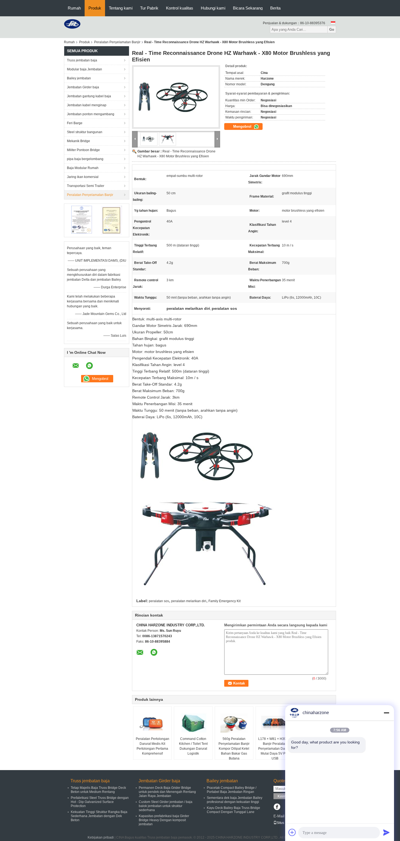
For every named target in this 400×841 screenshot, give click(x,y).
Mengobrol (243, 126)
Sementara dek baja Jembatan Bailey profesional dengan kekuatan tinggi (234, 800)
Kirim (282, 796)
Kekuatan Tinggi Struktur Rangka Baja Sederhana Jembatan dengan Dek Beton (99, 816)
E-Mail (278, 816)
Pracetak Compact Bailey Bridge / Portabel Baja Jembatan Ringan (231, 790)
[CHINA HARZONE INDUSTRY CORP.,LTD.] (72, 24)
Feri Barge (74, 123)
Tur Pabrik (149, 8)
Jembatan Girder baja (83, 87)
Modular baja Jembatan (84, 69)
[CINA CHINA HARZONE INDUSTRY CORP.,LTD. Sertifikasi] (82, 220)
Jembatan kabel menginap (86, 105)
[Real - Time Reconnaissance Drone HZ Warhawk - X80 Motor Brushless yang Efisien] (176, 97)
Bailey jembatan (79, 78)
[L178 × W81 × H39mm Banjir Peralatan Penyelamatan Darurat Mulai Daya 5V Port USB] (275, 722)
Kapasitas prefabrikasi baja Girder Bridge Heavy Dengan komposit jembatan (164, 820)
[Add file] (292, 832)
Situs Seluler (286, 823)
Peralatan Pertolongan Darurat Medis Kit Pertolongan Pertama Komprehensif (152, 746)
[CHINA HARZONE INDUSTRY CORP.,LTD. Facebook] (276, 807)
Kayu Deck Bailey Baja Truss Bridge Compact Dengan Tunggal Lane (233, 810)
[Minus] (386, 712)
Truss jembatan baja (82, 60)
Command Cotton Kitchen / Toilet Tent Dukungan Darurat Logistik (193, 746)
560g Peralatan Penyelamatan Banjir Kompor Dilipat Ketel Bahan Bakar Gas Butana (234, 748)
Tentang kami (121, 8)
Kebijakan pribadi (101, 837)
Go (331, 29)
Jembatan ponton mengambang (90, 114)
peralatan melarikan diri (188, 601)
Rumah (74, 8)
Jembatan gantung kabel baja (89, 96)
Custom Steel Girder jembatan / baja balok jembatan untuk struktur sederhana (165, 806)
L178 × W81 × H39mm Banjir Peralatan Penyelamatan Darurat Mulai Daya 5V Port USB (275, 748)
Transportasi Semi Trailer (85, 186)
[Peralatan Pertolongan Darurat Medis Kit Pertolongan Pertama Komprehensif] (152, 722)
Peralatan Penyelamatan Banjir (117, 42)
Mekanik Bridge (78, 141)
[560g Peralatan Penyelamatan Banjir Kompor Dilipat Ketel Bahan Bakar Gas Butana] (234, 722)
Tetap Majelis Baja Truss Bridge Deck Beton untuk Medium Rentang (98, 790)
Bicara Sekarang (248, 8)
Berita (275, 8)
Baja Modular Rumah (83, 168)
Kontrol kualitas (179, 8)
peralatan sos (159, 601)
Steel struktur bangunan (84, 132)
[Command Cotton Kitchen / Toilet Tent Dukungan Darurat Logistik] (193, 722)
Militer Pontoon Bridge (83, 150)
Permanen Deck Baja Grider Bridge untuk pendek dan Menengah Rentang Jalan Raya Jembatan (167, 792)
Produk (94, 8)
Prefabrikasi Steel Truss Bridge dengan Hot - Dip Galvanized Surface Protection (100, 802)
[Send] (386, 832)
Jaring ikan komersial (83, 177)
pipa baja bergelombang (85, 159)
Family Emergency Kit (224, 601)
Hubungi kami (213, 8)
